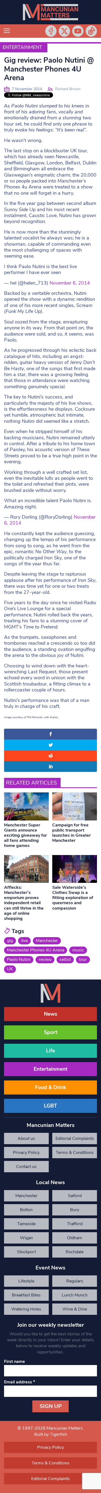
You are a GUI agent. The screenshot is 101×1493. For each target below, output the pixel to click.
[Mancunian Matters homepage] (50, 12)
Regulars (74, 1281)
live (24, 941)
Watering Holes (26, 1309)
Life (50, 1050)
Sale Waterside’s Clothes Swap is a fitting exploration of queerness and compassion (72, 897)
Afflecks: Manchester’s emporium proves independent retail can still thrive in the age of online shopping (24, 902)
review (45, 959)
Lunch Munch (75, 1295)
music (78, 950)
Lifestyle (26, 1281)
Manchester (47, 941)
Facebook (51, 31)
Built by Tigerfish (50, 1434)
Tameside (26, 1224)
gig (10, 941)
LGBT (50, 1105)
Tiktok (91, 31)
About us (26, 1138)
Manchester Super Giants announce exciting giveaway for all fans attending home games (25, 835)
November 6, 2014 (70, 283)
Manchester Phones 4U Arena (35, 950)
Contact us (26, 1167)
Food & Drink (50, 1087)
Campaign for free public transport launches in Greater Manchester (71, 833)
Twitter (64, 31)
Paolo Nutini (18, 959)
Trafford (74, 1224)
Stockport (26, 1252)
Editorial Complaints (74, 1138)
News (50, 1014)
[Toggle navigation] (6, 31)
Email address (19, 1382)
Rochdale (74, 1252)
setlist (65, 959)
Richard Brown (68, 89)
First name (14, 1361)
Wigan (26, 1238)
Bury (74, 1210)
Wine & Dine (74, 1309)
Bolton (26, 1210)
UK (10, 969)
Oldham (74, 1238)
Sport (50, 1032)
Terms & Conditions (75, 1153)
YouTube (77, 31)
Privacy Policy (26, 1153)
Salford (75, 1196)
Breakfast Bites (26, 1295)
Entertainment (22, 47)
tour (83, 959)
